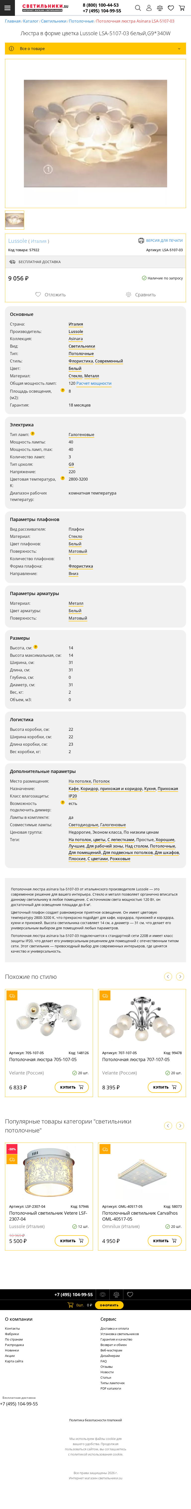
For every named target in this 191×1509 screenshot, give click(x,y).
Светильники (53, 21)
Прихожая (168, 788)
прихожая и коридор (121, 788)
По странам (14, 1339)
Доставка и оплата (114, 1328)
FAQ (103, 1361)
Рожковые (120, 858)
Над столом (136, 846)
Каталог (31, 21)
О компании (19, 1319)
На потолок (80, 839)
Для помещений (85, 852)
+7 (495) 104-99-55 (102, 11)
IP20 (73, 796)
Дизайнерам (110, 1355)
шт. (80, 1305)
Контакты (12, 1328)
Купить (68, 1087)
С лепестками (120, 839)
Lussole (17, 240)
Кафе (74, 788)
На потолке (80, 781)
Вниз (73, 573)
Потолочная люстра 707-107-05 (136, 1059)
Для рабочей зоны (105, 846)
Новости (107, 1372)
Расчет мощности (94, 383)
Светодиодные (83, 824)
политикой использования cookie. (96, 1454)
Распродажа (14, 1345)
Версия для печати (164, 240)
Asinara (76, 338)
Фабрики (12, 1334)
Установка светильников (119, 1334)
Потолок (101, 781)
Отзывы (106, 1366)
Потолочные (81, 21)
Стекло (75, 376)
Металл (91, 376)
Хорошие (165, 839)
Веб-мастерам (111, 1350)
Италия (39, 241)
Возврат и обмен (113, 1345)
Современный (109, 361)
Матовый (78, 551)
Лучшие (77, 846)
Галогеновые (81, 434)
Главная (13, 21)
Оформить (109, 1305)
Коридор (89, 788)
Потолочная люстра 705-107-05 (43, 1059)
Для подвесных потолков (128, 852)
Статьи (105, 1377)
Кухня (150, 788)
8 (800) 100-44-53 (101, 5)
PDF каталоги (110, 1388)
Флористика (81, 361)
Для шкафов (167, 852)
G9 (71, 464)
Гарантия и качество (116, 1339)
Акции (10, 1355)
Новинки (12, 1350)
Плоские (77, 858)
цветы (99, 839)
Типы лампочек (112, 1383)
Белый (75, 368)
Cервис (108, 1319)
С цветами (98, 858)
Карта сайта (14, 1361)
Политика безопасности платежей (95, 1420)
